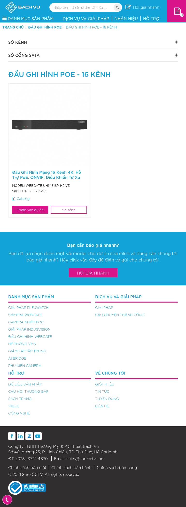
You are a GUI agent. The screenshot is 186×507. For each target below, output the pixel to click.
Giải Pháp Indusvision (29, 329)
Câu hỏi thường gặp (28, 391)
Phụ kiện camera (24, 365)
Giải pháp (104, 307)
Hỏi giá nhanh (93, 272)
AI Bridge (17, 358)
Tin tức (102, 391)
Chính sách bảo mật (27, 467)
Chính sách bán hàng (117, 467)
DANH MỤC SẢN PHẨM (31, 18)
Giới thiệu (104, 384)
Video (14, 406)
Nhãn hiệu (126, 18)
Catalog (23, 198)
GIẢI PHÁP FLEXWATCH (28, 307)
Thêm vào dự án (30, 210)
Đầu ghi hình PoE (45, 27)
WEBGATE (34, 185)
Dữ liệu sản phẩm (25, 384)
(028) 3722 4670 (32, 458)
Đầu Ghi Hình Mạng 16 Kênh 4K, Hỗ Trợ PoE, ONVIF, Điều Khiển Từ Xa (46, 174)
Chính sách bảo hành (71, 467)
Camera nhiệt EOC (26, 322)
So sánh (69, 210)
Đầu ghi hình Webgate (30, 336)
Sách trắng (19, 398)
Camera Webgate (25, 314)
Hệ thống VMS (22, 343)
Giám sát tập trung (27, 351)
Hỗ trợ (151, 18)
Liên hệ (102, 406)
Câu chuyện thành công (119, 314)
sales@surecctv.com (86, 458)
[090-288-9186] (7, 500)
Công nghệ (19, 413)
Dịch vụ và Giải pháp (86, 18)
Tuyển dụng (107, 398)
